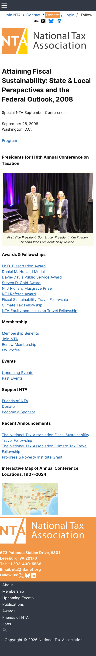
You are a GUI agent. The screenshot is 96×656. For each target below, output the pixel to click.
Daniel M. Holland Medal (23, 271)
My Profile (11, 350)
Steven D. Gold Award (21, 282)
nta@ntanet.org (26, 569)
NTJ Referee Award (19, 294)
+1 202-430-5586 (24, 563)
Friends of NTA (15, 400)
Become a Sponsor (18, 412)
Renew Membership (19, 344)
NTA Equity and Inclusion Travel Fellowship (39, 310)
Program (9, 140)
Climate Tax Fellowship (22, 305)
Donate (52, 15)
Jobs (6, 624)
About (7, 584)
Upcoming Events (17, 372)
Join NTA (13, 15)
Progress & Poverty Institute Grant (32, 457)
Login (69, 15)
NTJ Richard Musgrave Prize (27, 288)
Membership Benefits (20, 333)
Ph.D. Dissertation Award (24, 266)
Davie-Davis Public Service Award (32, 277)
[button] (48, 630)
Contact (33, 15)
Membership (13, 591)
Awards (8, 610)
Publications (13, 604)
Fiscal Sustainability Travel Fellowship (35, 299)
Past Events (12, 378)
